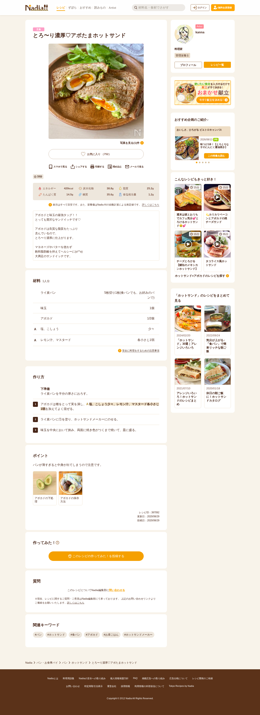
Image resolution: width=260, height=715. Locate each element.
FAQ (135, 678)
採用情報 (125, 686)
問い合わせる (117, 590)
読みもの (100, 7)
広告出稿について (178, 678)
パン (64, 662)
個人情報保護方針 (119, 678)
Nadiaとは (52, 678)
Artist (112, 7)
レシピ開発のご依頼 (202, 678)
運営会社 (111, 686)
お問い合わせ (73, 686)
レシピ (61, 7)
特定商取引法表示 (93, 686)
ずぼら (72, 7)
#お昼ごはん (111, 634)
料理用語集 (68, 678)
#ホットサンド (56, 634)
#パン (38, 634)
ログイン (202, 7)
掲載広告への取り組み (153, 678)
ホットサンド (80, 662)
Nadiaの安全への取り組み (92, 678)
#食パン (75, 634)
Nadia (28, 662)
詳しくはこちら (150, 204)
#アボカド (92, 634)
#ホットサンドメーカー (138, 634)
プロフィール (188, 64)
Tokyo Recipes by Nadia (181, 686)
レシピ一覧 (217, 64)
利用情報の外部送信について (149, 686)
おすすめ (85, 7)
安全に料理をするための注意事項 (140, 350)
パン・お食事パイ (47, 662)
